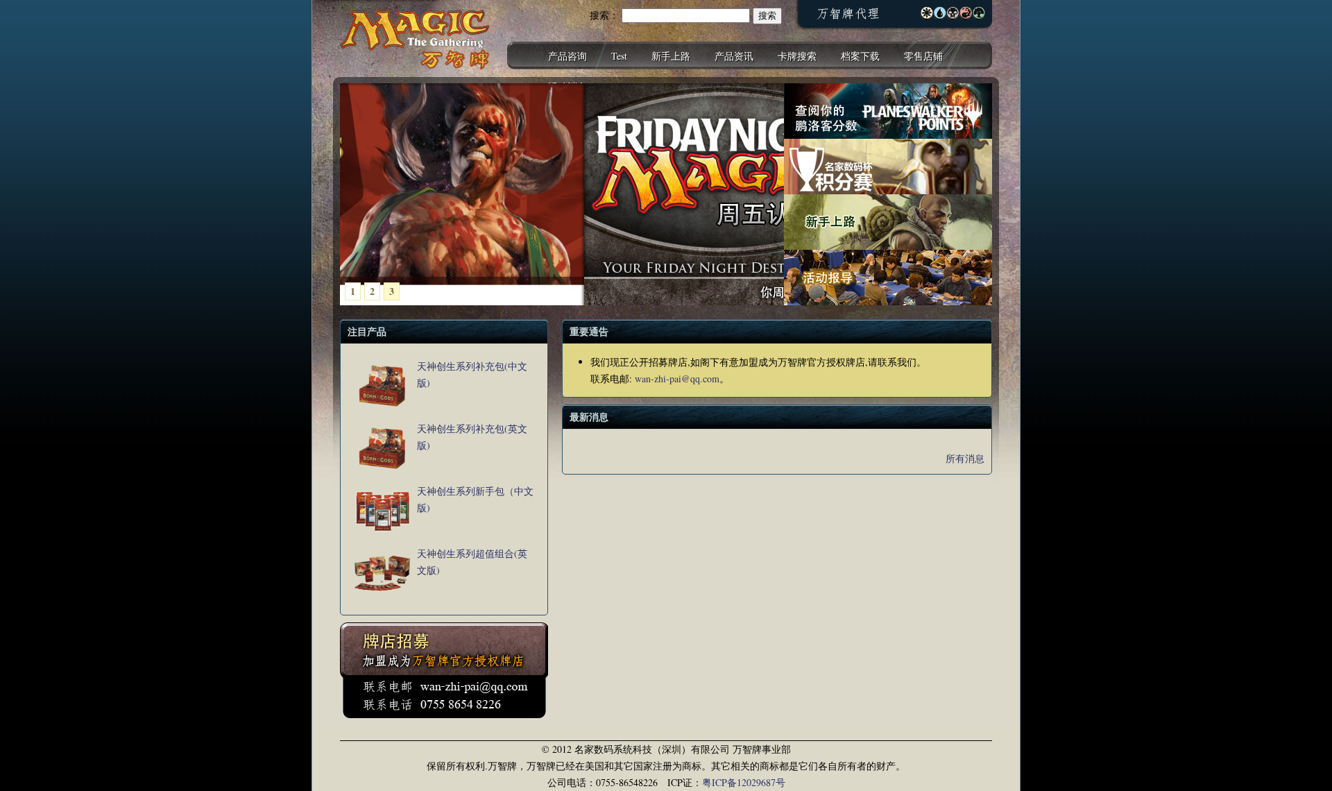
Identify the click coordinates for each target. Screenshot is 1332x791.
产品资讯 (734, 55)
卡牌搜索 (797, 55)
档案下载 (860, 55)
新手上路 (670, 55)
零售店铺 (923, 55)
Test (619, 55)
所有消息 (965, 458)
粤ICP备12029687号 (743, 782)
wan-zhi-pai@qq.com (677, 378)
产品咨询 (567, 55)
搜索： (604, 15)
